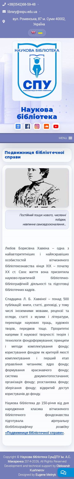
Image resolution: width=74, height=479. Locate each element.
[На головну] (37, 71)
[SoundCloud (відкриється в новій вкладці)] (46, 126)
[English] (33, 32)
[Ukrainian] (40, 32)
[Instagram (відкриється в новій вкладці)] (37, 126)
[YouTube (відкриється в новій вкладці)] (56, 126)
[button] (63, 138)
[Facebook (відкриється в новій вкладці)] (27, 126)
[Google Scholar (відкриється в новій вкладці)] (18, 126)
